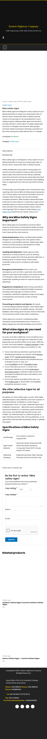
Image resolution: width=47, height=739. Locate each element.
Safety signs (12, 101)
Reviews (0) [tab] (7, 155)
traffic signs (13, 382)
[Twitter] (22, 706)
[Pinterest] (32, 706)
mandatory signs (30, 364)
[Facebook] (17, 706)
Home (4, 101)
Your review (11, 494)
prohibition (13, 364)
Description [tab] (7, 151)
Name (8, 509)
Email (7, 518)
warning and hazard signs (25, 357)
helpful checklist (31, 344)
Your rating (11, 488)
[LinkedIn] (27, 706)
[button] (5, 47)
